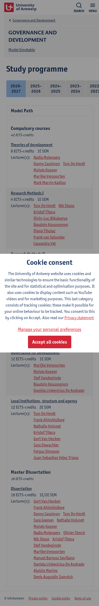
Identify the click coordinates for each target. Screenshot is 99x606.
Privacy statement (79, 317)
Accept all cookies (49, 342)
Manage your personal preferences (49, 329)
